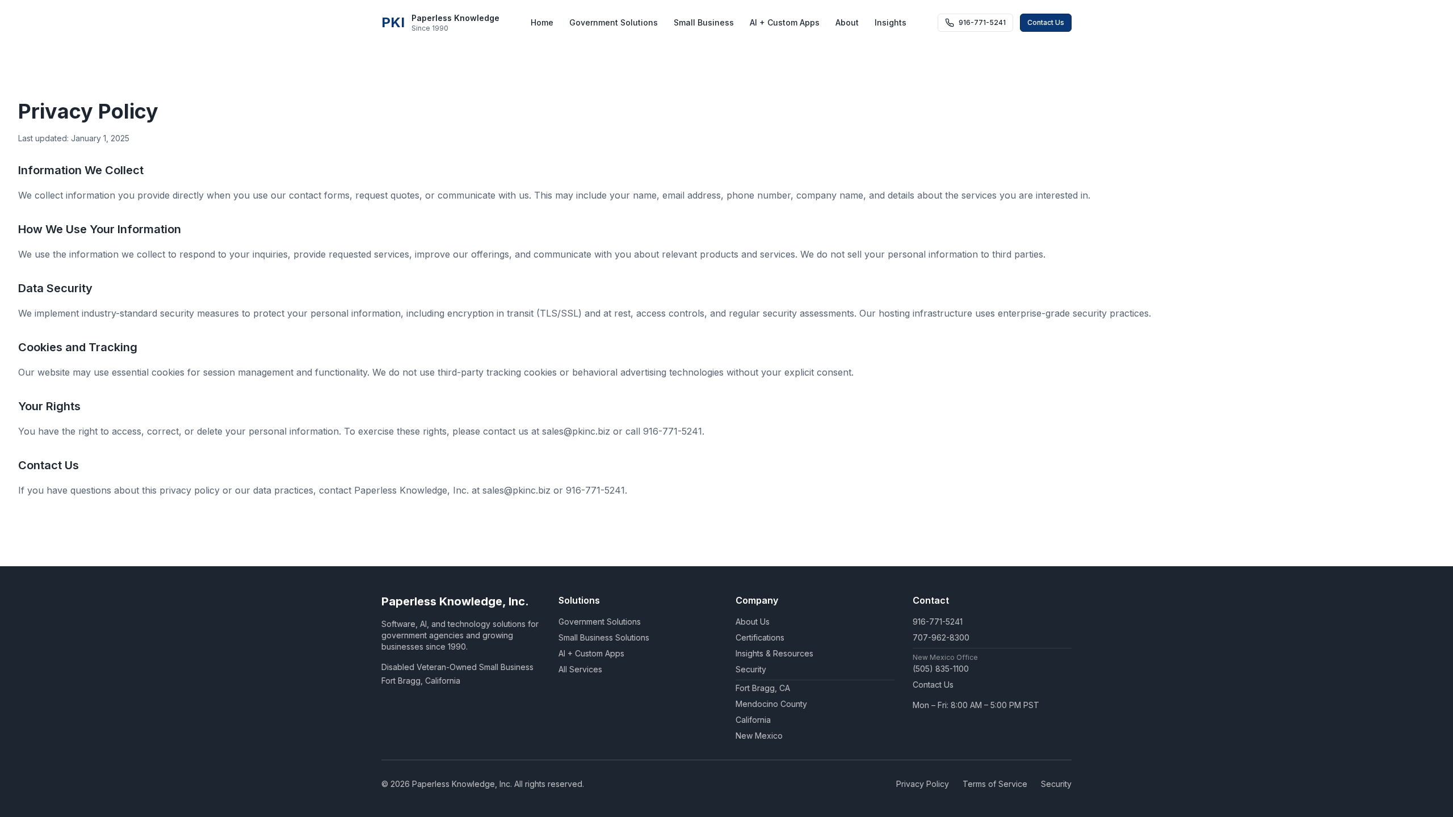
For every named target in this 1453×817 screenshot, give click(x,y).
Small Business (704, 22)
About (847, 22)
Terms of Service (995, 784)
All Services (580, 669)
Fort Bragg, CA (763, 688)
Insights (890, 22)
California (753, 720)
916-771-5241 (938, 621)
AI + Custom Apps (785, 22)
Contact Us (1045, 22)
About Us (753, 621)
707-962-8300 (941, 637)
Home (542, 22)
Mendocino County (771, 704)
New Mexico (759, 735)
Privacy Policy (922, 784)
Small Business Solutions (603, 637)
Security (751, 669)
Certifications (760, 637)
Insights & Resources (774, 653)
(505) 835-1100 (941, 668)
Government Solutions (613, 22)
